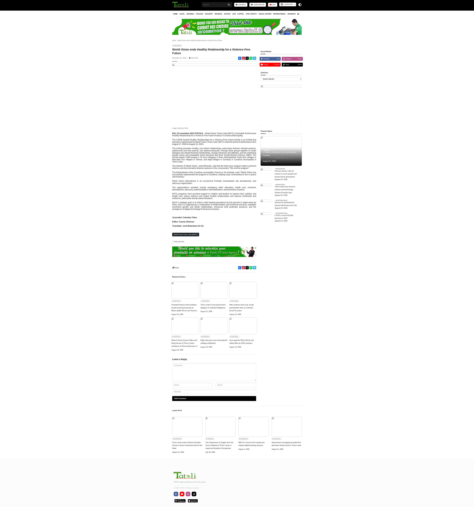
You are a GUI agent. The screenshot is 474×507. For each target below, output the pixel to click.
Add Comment (180, 398)
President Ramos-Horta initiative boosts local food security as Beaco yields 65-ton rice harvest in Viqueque (184, 308)
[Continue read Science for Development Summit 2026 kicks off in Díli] (266, 205)
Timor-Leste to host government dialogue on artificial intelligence (213, 306)
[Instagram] (243, 58)
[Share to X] (247, 58)
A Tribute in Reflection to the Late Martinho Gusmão (279, 153)
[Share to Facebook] (239, 58)
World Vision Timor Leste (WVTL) (186, 234)
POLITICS (199, 14)
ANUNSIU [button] (242, 5)
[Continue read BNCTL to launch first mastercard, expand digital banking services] (253, 427)
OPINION (267, 150)
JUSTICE (227, 14)
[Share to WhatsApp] (250, 58)
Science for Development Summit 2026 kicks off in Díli (286, 203)
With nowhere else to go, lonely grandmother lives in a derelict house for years (241, 308)
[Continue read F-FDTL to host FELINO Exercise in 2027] (266, 217)
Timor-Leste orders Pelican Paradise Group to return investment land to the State (187, 445)
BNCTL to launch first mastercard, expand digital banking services (251, 443)
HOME (175, 14)
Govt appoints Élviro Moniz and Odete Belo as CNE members (241, 341)
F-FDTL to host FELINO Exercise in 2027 (284, 216)
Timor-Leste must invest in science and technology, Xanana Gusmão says (285, 190)
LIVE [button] (274, 5)
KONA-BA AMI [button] (258, 5)
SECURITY (209, 14)
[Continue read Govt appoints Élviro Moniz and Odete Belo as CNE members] (243, 325)
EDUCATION (281, 168)
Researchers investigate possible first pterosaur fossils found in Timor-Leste (286, 443)
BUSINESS (292, 14)
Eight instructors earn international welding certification (213, 341)
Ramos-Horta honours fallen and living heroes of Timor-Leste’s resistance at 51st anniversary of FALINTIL (184, 343)
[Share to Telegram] (254, 58)
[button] (180, 4)
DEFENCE (218, 14)
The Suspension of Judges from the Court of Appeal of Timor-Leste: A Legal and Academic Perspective (219, 445)
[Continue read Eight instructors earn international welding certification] (214, 325)
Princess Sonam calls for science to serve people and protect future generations (286, 174)
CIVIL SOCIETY (251, 14)
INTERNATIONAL (279, 14)
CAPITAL (240, 14)
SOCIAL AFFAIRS (265, 14)
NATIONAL (190, 14)
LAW (234, 14)
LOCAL (182, 14)
